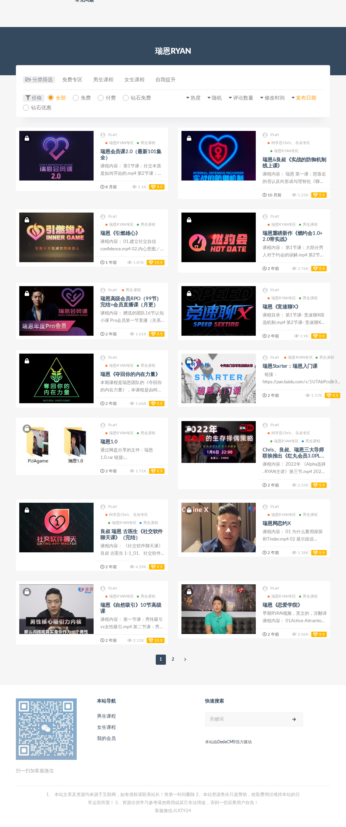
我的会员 (106, 738)
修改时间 (275, 98)
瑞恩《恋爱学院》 (282, 605)
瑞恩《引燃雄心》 (120, 233)
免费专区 (72, 79)
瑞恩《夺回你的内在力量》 (130, 374)
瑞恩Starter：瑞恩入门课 (290, 366)
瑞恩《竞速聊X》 (282, 306)
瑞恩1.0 (109, 441)
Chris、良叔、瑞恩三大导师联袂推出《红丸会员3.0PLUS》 (293, 456)
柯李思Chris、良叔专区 (291, 143)
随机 (217, 98)
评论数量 (243, 98)
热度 (196, 98)
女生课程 (134, 79)
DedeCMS (226, 742)
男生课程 (103, 79)
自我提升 (165, 79)
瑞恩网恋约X (277, 523)
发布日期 (306, 98)
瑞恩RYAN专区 (121, 143)
